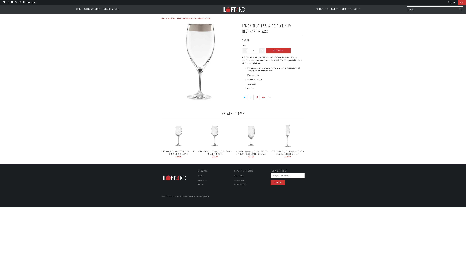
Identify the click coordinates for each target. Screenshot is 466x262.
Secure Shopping (240, 184)
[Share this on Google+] (263, 97)
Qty (243, 46)
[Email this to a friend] (269, 97)
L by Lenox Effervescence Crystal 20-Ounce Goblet (215, 136)
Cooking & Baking (91, 9)
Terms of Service (240, 180)
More (356, 9)
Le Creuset (345, 9)
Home (78, 9)
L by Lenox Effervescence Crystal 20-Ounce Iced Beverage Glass (251, 136)
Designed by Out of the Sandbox (184, 196)
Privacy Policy (239, 176)
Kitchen (320, 9)
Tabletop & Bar (110, 9)
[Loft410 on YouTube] (12, 2)
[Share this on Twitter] (244, 97)
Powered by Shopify (202, 196)
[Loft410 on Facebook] (8, 2)
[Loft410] (234, 9)
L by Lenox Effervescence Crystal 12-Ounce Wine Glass (178, 136)
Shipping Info (202, 180)
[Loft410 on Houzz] (24, 2)
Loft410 (169, 196)
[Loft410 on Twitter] (4, 2)
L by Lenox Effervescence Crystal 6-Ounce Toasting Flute (288, 136)
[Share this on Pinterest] (257, 97)
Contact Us (31, 2)
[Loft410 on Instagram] (20, 2)
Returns (200, 184)
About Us (201, 176)
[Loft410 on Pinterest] (16, 2)
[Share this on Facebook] (251, 97)
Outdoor (331, 9)
